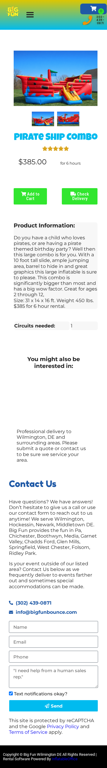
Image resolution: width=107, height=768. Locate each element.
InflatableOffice (65, 759)
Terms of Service (28, 732)
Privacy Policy (63, 726)
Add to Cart (33, 196)
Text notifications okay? (40, 694)
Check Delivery (80, 196)
